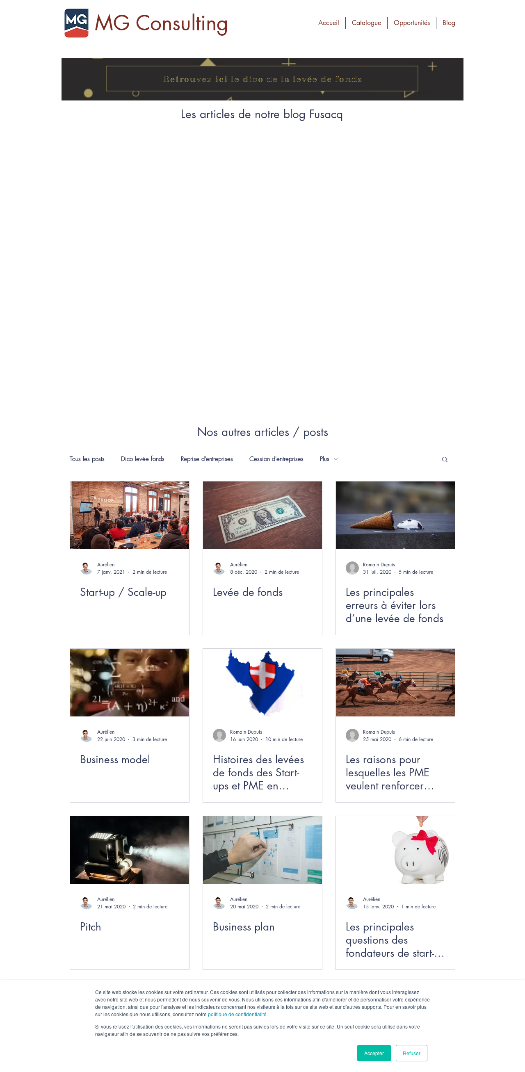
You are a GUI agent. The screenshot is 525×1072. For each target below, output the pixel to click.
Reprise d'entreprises (207, 459)
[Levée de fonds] (262, 515)
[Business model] (129, 682)
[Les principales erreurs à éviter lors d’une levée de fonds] (395, 515)
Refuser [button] (411, 1052)
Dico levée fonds (142, 459)
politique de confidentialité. (238, 1013)
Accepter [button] (374, 1052)
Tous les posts (87, 459)
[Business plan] (262, 850)
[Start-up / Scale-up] (129, 515)
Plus (324, 459)
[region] (262, 79)
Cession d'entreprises (276, 459)
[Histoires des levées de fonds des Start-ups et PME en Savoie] (262, 682)
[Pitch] (129, 850)
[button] (412, 23)
